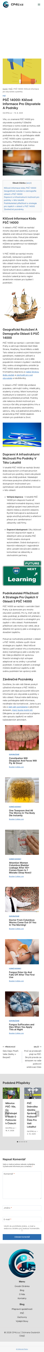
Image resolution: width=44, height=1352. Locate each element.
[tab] (17, 1141)
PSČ (4, 96)
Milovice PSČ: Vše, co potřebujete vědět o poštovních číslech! (11, 1113)
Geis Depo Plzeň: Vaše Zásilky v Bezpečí (11, 1052)
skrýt (29, 183)
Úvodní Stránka (22, 1286)
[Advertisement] (22, 32)
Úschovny (22, 1317)
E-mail (7, 1219)
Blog (22, 1290)
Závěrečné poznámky (14, 209)
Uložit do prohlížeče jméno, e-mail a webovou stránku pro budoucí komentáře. (22, 1227)
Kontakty (22, 1298)
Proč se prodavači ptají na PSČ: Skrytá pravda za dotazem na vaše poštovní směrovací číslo (32, 1057)
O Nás (22, 1294)
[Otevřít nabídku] (39, 4)
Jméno (8, 1208)
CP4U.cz (8, 113)
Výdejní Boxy (22, 1321)
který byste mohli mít (22, 710)
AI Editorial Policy (22, 1349)
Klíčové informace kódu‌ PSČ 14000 (20, 188)
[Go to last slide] (7, 1114)
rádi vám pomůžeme (18, 707)
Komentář (9, 1174)
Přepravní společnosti (22, 1309)
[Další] (37, 1114)
